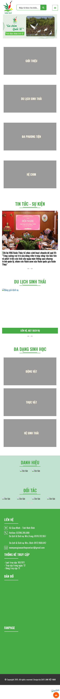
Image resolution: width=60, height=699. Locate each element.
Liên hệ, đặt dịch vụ (30, 330)
